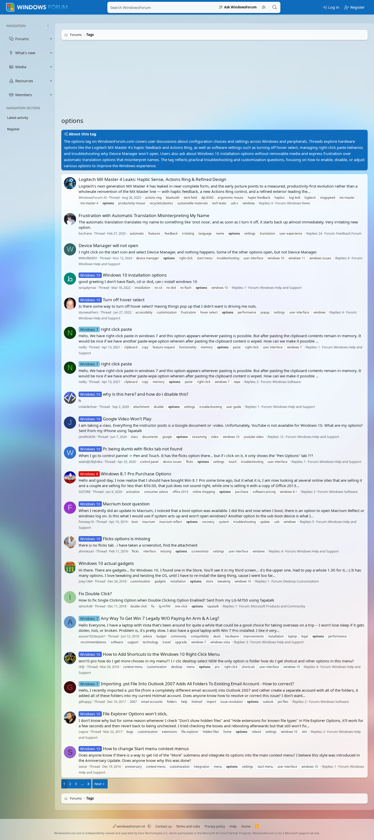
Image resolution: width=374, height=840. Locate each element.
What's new (25, 52)
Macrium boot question (115, 504)
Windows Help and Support (99, 264)
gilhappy (85, 701)
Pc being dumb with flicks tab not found (131, 449)
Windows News (298, 203)
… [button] (82, 783)
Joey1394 (85, 581)
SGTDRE (85, 491)
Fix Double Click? (95, 593)
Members (23, 94)
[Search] (274, 7)
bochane (85, 233)
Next (98, 783)
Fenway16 (86, 522)
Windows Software (286, 382)
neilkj (83, 347)
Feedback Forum (349, 233)
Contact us (163, 826)
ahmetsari (86, 551)
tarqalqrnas (87, 287)
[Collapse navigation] (47, 25)
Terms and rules (188, 826)
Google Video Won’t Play (115, 419)
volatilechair (88, 406)
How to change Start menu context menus (134, 748)
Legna (83, 732)
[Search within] (263, 7)
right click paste (106, 329)
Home (246, 826)
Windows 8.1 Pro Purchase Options (125, 474)
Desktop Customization (301, 581)
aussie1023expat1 (92, 636)
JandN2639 (87, 436)
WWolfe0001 (88, 258)
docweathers (88, 312)
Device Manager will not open (108, 245)
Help (233, 826)
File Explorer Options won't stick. (124, 714)
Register (13, 129)
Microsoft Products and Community (278, 606)
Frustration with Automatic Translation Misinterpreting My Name (144, 215)
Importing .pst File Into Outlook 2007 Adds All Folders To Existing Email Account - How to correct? (187, 684)
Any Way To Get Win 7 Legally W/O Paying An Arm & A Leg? (149, 618)
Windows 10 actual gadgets (106, 563)
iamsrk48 (85, 606)
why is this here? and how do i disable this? (134, 394)
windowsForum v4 (131, 826)
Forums (22, 38)
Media (20, 66)
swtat (83, 766)
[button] (51, 39)
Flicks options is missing (115, 539)
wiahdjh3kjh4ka (90, 461)
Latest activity (17, 117)
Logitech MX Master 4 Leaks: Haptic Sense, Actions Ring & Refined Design (152, 179)
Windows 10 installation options (123, 275)
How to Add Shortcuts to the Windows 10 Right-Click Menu (150, 654)
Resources (24, 80)
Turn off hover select (112, 300)
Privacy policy (215, 826)
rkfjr (82, 667)
